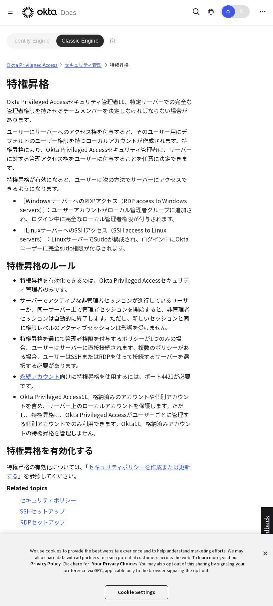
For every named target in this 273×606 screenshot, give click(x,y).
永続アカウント (40, 376)
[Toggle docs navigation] (10, 11)
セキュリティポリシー (48, 500)
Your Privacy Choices (114, 563)
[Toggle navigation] (262, 11)
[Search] (196, 10)
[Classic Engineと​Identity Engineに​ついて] (112, 41)
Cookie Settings (136, 592)
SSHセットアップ (42, 511)
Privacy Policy (45, 563)
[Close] (265, 553)
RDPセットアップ (42, 522)
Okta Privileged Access (32, 65)
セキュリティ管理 (83, 65)
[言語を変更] (211, 11)
